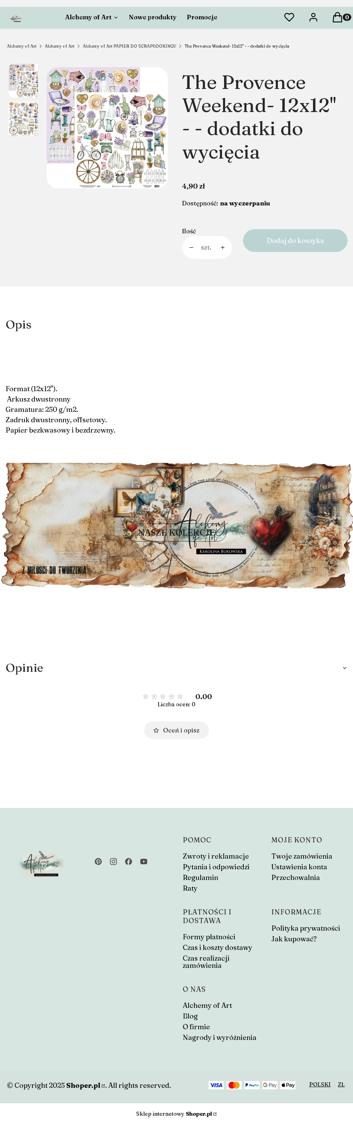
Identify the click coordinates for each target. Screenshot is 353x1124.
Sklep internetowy (174, 1113)
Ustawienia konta (299, 866)
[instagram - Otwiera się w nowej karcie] (113, 861)
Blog (190, 1016)
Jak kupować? (294, 938)
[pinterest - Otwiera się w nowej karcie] (98, 861)
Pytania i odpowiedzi (216, 866)
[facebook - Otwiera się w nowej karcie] (128, 861)
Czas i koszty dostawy (217, 947)
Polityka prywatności (305, 928)
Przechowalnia (295, 877)
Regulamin (200, 877)
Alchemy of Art (22, 46)
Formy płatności (209, 936)
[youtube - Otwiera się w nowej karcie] (144, 861)
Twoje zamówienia (301, 856)
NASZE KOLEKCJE (176, 532)
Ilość (189, 231)
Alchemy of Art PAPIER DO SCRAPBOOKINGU (129, 46)
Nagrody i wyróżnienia (219, 1037)
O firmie (196, 1026)
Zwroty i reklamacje (216, 856)
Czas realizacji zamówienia (206, 962)
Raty (190, 888)
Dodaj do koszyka (295, 240)
